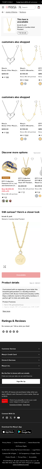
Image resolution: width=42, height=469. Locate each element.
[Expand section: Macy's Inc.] (21, 366)
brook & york (22, 25)
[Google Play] (24, 432)
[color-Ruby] (10, 201)
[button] (21, 246)
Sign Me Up (21, 381)
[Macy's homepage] (2, 12)
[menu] (3, 7)
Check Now (26, 404)
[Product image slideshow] (21, 246)
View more (6, 311)
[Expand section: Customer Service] (21, 349)
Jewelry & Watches (11, 12)
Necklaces (23, 12)
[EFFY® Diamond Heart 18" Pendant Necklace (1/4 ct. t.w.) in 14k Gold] (26, 166)
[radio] (22, 83)
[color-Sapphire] (3, 201)
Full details (22, 33)
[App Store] (8, 432)
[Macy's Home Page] (11, 7)
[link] (10, 72)
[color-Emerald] (7, 201)
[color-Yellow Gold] (22, 83)
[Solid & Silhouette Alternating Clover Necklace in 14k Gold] (29, 55)
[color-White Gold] (25, 83)
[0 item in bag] (38, 7)
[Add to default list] (17, 47)
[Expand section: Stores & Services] (21, 360)
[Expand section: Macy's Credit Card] (21, 354)
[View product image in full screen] (4, 266)
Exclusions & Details (16, 404)
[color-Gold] (40, 83)
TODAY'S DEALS (7, 2)
